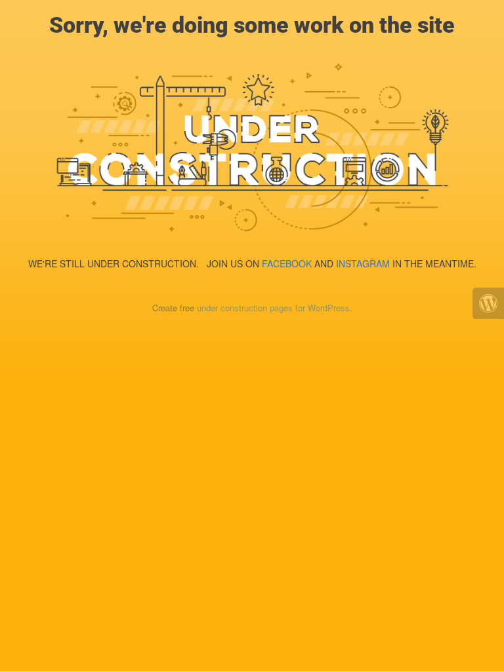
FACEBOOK (287, 263)
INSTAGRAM (363, 263)
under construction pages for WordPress (273, 307)
